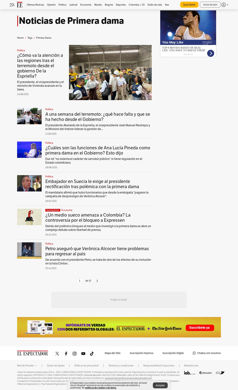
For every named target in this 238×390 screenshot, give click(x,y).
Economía (66, 210)
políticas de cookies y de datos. (101, 387)
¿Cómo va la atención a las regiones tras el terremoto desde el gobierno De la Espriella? (40, 65)
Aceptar (160, 385)
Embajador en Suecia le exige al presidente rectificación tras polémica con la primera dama (92, 183)
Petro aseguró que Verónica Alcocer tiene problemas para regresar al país (97, 251)
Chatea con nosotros (209, 353)
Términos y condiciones (121, 365)
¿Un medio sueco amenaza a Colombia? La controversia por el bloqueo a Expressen (88, 217)
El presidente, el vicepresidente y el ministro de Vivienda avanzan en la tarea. (40, 85)
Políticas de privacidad (86, 365)
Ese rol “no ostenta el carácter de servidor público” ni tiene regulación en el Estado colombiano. (93, 161)
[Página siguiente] (97, 282)
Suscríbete (189, 4)
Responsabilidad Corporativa (158, 365)
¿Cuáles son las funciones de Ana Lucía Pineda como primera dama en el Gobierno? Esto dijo (97, 150)
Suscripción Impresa (141, 353)
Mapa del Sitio (112, 353)
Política (21, 50)
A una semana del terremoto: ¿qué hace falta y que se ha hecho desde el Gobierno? (97, 116)
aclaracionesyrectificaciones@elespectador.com (128, 378)
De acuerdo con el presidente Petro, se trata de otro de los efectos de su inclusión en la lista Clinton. (98, 261)
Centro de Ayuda (56, 365)
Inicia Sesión (210, 4)
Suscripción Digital (173, 353)
